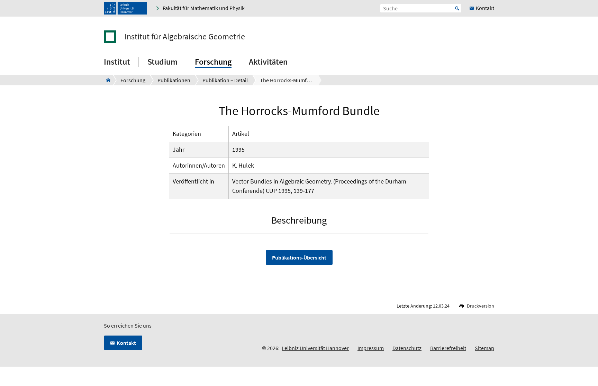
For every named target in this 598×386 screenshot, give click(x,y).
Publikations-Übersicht (299, 257)
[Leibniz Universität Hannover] (125, 8)
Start (457, 8)
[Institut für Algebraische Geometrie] (106, 80)
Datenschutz (407, 348)
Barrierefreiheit (448, 348)
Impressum (370, 348)
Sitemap (484, 348)
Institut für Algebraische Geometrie (185, 36)
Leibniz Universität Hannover (315, 348)
